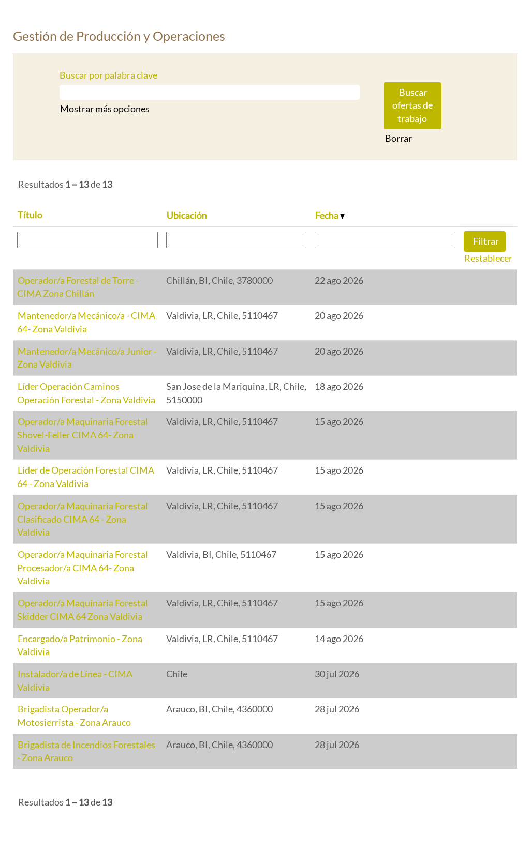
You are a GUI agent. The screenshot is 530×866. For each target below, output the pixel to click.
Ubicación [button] (187, 215)
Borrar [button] (398, 138)
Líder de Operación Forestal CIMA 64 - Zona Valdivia (85, 476)
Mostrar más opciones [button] (105, 108)
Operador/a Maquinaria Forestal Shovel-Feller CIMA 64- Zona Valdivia (82, 434)
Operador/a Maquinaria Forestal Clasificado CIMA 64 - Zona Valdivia (82, 519)
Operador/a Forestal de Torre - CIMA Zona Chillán (78, 287)
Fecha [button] (327, 215)
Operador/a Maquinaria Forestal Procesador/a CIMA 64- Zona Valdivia (82, 567)
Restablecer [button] (488, 258)
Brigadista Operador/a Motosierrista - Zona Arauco (74, 715)
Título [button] (30, 214)
